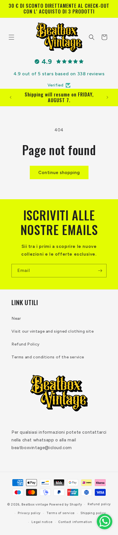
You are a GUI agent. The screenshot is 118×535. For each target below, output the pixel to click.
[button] (11, 37)
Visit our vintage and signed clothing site (52, 331)
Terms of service (60, 513)
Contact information (75, 522)
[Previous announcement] (10, 97)
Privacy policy (29, 513)
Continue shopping (59, 172)
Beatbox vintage (34, 504)
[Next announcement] (107, 97)
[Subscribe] (100, 270)
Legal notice (42, 522)
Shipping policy (93, 513)
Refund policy (99, 504)
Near (16, 318)
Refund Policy (25, 344)
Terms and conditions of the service (47, 357)
